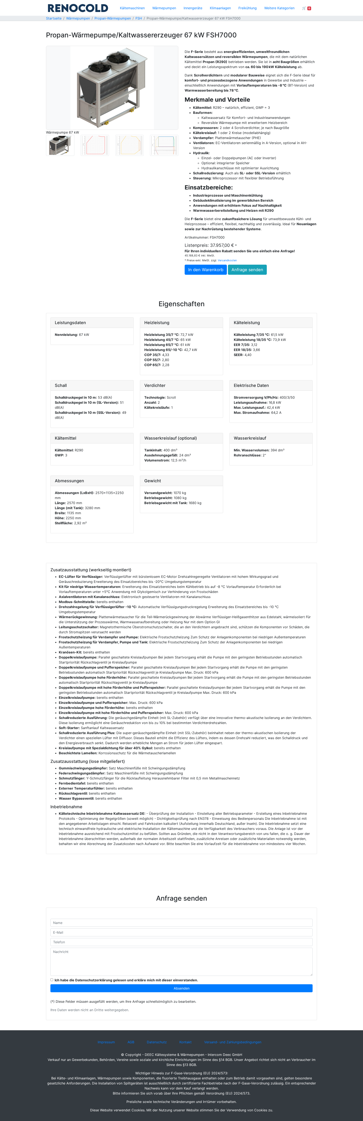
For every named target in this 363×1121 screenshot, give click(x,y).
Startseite (54, 18)
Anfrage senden (247, 269)
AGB (131, 1042)
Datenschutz (157, 1042)
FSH (138, 18)
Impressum (106, 1042)
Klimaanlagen (220, 8)
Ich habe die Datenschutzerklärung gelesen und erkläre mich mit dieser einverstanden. (126, 980)
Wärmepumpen (164, 8)
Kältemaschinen (132, 8)
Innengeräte (193, 8)
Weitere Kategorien (279, 8)
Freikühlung (247, 8)
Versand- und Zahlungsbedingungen (232, 1042)
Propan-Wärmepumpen (113, 18)
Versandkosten (227, 260)
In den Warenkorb (205, 269)
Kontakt (185, 1042)
